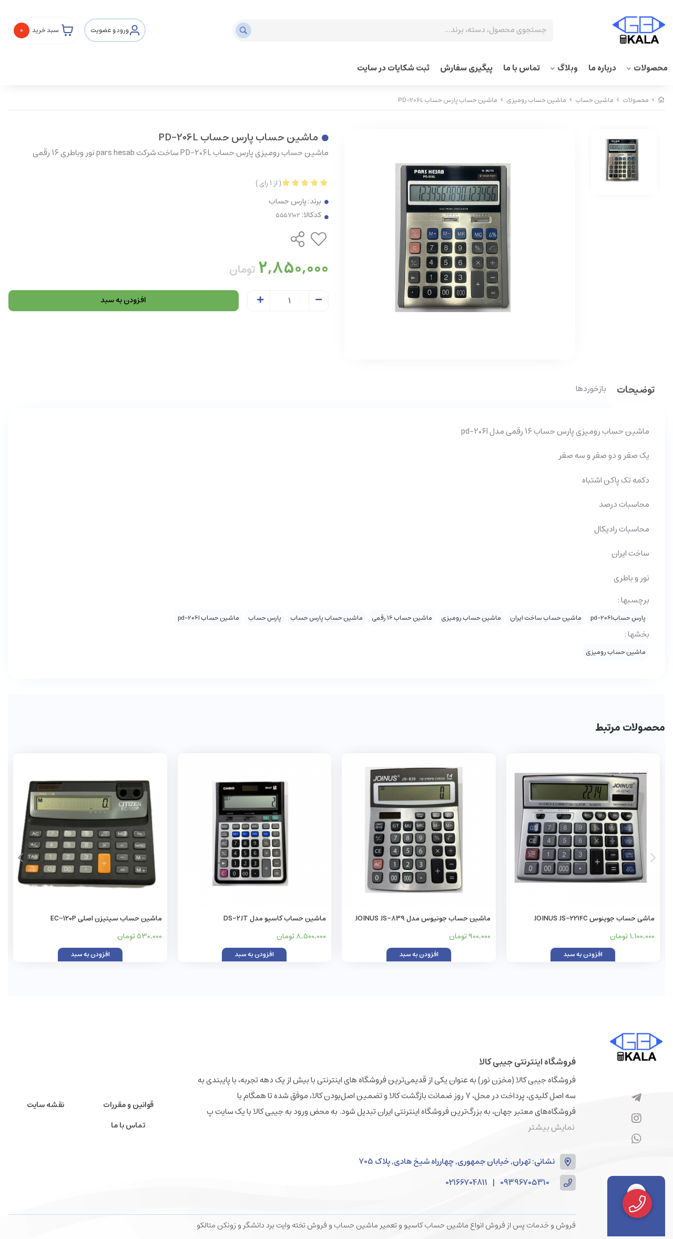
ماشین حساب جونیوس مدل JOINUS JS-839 (423, 919)
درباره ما (602, 68)
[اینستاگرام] (636, 1118)
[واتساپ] (636, 1139)
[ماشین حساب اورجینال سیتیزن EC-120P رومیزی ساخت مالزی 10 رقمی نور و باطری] (90, 830)
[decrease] (318, 301)
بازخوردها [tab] (591, 389)
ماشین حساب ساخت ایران (546, 617)
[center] (245, 30)
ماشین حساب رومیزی (536, 100)
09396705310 (524, 1183)
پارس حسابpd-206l (618, 617)
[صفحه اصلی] (661, 100)
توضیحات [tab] (636, 390)
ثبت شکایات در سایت (393, 68)
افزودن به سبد (123, 300)
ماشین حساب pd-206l (208, 617)
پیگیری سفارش (466, 68)
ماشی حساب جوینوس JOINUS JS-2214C (594, 919)
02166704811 (466, 1183)
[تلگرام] (636, 1098)
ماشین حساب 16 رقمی (402, 617)
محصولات (651, 68)
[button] (20, 857)
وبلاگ (567, 68)
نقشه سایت (45, 1105)
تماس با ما (521, 68)
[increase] (260, 301)
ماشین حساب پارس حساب (326, 617)
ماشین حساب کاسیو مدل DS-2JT (274, 919)
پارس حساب (288, 201)
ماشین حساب (594, 100)
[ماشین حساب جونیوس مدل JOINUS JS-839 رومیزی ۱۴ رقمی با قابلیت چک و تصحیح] (419, 830)
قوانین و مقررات (128, 1105)
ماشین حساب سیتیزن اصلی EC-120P (106, 919)
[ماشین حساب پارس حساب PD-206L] (636, 1047)
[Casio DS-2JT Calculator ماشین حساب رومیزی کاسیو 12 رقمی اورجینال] (255, 830)
